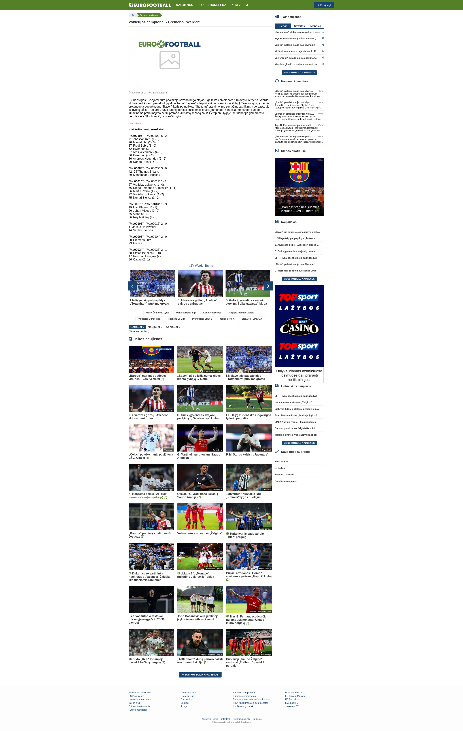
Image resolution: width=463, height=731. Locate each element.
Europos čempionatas (244, 696)
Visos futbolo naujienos (200, 674)
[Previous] (132, 285)
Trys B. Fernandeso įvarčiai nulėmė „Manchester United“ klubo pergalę (314, 38)
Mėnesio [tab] (315, 25)
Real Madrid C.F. (294, 692)
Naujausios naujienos (140, 692)
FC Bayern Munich (295, 696)
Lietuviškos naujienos (140, 699)
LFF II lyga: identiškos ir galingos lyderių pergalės (303, 258)
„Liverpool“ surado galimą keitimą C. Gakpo (300, 58)
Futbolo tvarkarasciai (139, 706)
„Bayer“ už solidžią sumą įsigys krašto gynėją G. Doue (305, 232)
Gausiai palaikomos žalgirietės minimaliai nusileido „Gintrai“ (309, 428)
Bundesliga (186, 699)
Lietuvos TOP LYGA (252, 319)
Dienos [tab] (283, 25)
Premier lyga (187, 696)
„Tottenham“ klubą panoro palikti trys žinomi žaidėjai (305, 32)
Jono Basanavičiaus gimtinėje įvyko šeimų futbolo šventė (307, 415)
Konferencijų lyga (212, 312)
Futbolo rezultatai (138, 709)
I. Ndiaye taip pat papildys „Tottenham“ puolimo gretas (306, 238)
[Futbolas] (132, 15)
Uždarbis (280, 468)
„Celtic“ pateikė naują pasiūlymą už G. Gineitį (300, 45)
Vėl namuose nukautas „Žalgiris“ (293, 402)
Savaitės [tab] (299, 25)
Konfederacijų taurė (243, 706)
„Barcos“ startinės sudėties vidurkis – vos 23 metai (303, 113)
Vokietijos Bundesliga (149, 319)
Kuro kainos (281, 461)
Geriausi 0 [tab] (137, 326)
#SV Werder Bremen (202, 265)
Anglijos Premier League (241, 312)
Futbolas (257, 719)
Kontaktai (206, 719)
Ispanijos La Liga (176, 319)
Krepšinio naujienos (286, 481)
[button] (236, 5)
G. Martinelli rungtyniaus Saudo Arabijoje (298, 270)
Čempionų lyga (188, 692)
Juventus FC (292, 706)
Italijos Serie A (227, 319)
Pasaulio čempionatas (244, 692)
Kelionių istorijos (284, 474)
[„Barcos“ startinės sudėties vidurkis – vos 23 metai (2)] (299, 186)
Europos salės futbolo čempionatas (251, 699)
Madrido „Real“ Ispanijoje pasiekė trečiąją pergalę (303, 64)
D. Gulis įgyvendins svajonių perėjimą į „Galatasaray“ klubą (308, 251)
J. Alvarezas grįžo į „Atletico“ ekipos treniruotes (302, 244)
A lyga (184, 706)
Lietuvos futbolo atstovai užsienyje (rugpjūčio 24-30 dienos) (308, 409)
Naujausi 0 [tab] (155, 326)
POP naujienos (136, 696)
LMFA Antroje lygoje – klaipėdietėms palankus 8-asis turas (307, 422)
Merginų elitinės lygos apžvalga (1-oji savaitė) (300, 434)
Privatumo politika (241, 719)
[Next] (268, 285)
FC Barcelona (292, 699)
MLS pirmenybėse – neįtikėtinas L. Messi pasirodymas (305, 51)
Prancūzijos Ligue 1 (202, 319)
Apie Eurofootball (221, 719)
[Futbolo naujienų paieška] (246, 5)
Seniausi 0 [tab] (173, 326)
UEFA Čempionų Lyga (157, 312)
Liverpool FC (291, 703)
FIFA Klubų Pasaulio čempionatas (250, 703)
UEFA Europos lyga (186, 312)
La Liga (184, 703)
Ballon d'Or (134, 703)
